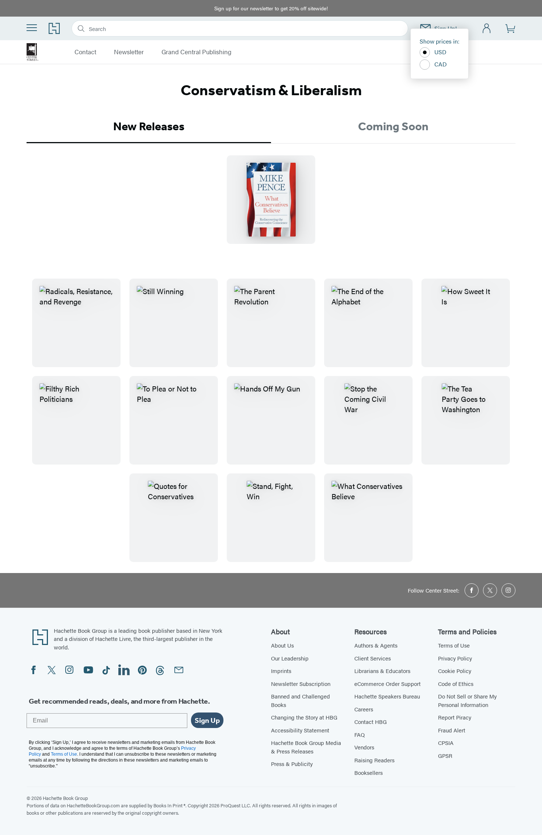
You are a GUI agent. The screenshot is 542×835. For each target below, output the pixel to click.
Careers (363, 709)
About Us (282, 645)
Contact (85, 52)
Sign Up (207, 720)
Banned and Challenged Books (300, 700)
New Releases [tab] (148, 126)
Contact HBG (370, 721)
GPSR (445, 755)
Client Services (372, 658)
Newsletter (129, 52)
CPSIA (446, 742)
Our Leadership (290, 658)
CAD (440, 64)
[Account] (486, 28)
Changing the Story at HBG (304, 717)
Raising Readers (374, 760)
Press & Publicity (292, 763)
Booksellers (368, 772)
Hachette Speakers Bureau (387, 696)
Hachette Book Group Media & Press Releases (306, 747)
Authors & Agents (375, 645)
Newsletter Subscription (300, 683)
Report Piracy (454, 717)
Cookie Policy (454, 670)
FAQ (359, 734)
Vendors (364, 747)
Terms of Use (454, 645)
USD (440, 52)
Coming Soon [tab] (393, 126)
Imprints (281, 670)
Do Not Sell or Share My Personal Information (467, 700)
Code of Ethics (455, 683)
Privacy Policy (455, 658)
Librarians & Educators (382, 670)
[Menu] (32, 27)
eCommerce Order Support (387, 683)
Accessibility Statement (300, 730)
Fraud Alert (451, 730)
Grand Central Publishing (196, 52)
